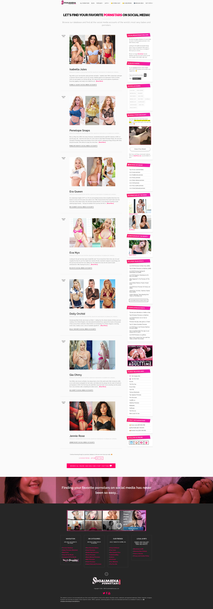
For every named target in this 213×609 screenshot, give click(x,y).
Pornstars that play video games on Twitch (139, 321)
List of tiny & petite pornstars (136, 185)
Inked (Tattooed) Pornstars (93, 564)
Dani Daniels (133, 96)
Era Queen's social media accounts (81, 207)
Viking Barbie (140, 90)
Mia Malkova (133, 93)
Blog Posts (65, 552)
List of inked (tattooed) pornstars (137, 188)
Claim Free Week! (140, 149)
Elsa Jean (132, 90)
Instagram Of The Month (69, 557)
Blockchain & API (138, 549)
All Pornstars (84, 3)
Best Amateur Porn (115, 552)
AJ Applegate (141, 101)
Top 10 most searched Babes (136, 169)
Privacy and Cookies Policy (141, 556)
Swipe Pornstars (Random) (70, 550)
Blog (92, 3)
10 (88, 458)
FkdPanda (131, 408)
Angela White (133, 107)
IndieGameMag (114, 554)
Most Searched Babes (92, 547)
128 (94, 458)
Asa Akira (140, 93)
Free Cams (113, 550)
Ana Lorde (140, 96)
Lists (106, 3)
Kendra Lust (133, 101)
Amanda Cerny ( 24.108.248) (138, 430)
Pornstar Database (67, 547)
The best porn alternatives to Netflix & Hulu (139, 312)
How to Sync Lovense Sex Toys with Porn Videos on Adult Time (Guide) (139, 338)
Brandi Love (133, 99)
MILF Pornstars (90, 559)
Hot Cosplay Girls (136, 376)
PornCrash (113, 559)
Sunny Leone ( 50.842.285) (138, 425)
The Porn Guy (132, 384)
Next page (99, 458)
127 (92, 458)
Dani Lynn (141, 104)
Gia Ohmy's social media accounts (81, 390)
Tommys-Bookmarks (134, 392)
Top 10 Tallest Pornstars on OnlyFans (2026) (140, 268)
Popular (99, 3)
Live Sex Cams (135, 378)
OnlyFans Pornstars (134, 402)
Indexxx (112, 557)
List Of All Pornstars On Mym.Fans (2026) (139, 265)
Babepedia (132, 405)
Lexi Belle (147, 99)
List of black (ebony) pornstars (136, 180)
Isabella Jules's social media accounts (83, 84)
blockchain (140, 54)
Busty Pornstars (90, 554)
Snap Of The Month (67, 554)
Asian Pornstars (90, 550)
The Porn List (132, 410)
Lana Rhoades (133, 104)
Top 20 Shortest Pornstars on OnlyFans (139, 315)
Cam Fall (131, 389)
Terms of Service (138, 553)
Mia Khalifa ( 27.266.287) (137, 427)
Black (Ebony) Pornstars (93, 557)
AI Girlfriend (128, 3)
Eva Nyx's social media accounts (80, 268)
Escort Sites (132, 386)
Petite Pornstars (90, 561)
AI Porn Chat (116, 3)
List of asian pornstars (134, 172)
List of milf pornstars (134, 183)
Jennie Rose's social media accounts (82, 442)
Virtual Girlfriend (114, 547)
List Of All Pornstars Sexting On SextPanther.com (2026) (137, 272)
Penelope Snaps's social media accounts (83, 145)
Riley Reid (140, 99)
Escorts (131, 381)
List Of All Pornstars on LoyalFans (137, 334)
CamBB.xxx (132, 400)
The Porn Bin (113, 564)
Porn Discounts (133, 397)
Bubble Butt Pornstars (92, 552)
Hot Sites (149, 3)
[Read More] (99, 81)
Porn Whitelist (114, 561)
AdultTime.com (137, 155)
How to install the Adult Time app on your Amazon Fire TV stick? (139, 331)
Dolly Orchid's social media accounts (82, 329)
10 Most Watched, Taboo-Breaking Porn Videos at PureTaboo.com (139, 295)
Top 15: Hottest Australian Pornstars (138, 324)
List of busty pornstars (134, 177)
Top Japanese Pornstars (135, 394)
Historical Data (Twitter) (140, 551)
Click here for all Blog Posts (138, 300)
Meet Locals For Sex (134, 413)
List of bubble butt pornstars (136, 175)
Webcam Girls (139, 3)
